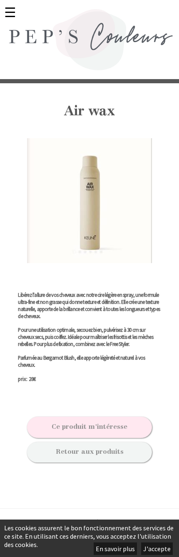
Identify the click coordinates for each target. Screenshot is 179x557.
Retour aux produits (90, 452)
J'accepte (157, 549)
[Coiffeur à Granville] (89, 39)
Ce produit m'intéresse (89, 427)
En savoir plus (115, 549)
